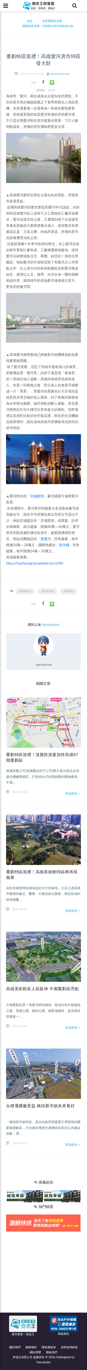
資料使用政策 (69, 1347)
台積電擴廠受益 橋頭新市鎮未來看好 (40, 1106)
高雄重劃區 (25, 591)
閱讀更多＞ (73, 793)
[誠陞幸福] (24, 1196)
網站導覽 (35, 1352)
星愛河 (45, 539)
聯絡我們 (51, 1352)
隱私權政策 (49, 1347)
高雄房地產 (47, 591)
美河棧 (64, 545)
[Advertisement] (43, 1277)
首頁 (28, 21)
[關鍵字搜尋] (74, 6)
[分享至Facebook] (43, 82)
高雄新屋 (68, 591)
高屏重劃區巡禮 (52, 21)
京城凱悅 (37, 496)
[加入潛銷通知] (43, 1222)
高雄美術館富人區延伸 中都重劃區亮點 (42, 988)
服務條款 (31, 1347)
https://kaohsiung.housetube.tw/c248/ (35, 563)
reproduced (60, 74)
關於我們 (15, 1347)
